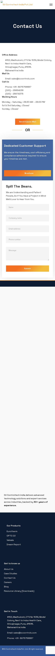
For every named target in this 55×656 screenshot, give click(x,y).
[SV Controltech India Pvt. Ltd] (16, 4)
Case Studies (10, 573)
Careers (8, 582)
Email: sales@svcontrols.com (22, 632)
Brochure (29, 173)
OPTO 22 (11, 535)
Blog (6, 586)
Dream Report (14, 544)
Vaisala (10, 540)
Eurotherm (12, 531)
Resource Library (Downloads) (19, 591)
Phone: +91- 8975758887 (20, 638)
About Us (8, 569)
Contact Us (9, 577)
